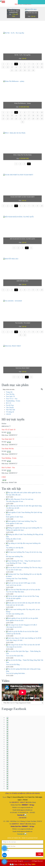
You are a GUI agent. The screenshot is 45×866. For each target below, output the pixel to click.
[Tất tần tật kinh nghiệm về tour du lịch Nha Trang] (24, 596)
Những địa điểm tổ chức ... (14, 539)
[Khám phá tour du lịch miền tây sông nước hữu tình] (24, 603)
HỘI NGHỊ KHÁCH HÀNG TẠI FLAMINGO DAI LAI (22, 239)
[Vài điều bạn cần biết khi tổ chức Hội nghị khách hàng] (24, 506)
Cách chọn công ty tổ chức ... (15, 640)
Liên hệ (33, 16)
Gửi (39, 854)
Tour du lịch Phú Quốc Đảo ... (15, 656)
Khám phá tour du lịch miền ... (15, 605)
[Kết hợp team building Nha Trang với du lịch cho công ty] (24, 553)
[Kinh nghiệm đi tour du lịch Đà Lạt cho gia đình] (24, 618)
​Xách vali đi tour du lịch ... (14, 585)
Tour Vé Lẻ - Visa (11, 398)
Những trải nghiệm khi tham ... (15, 530)
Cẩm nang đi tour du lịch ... (14, 647)
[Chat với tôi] (10, 432)
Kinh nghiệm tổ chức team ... (15, 523)
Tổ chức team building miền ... (15, 614)
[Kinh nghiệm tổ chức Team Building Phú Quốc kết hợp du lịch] (24, 513)
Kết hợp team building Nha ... (15, 556)
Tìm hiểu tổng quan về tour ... (15, 501)
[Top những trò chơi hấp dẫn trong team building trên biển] (24, 544)
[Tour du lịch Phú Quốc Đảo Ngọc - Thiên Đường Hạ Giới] (24, 652)
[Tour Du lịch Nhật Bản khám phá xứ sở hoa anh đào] (24, 590)
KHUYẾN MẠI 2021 (31, 13)
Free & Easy (10, 405)
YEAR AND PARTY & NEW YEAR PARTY (22, 197)
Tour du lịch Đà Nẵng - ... (14, 664)
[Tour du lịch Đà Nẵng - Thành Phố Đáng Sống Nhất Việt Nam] (24, 661)
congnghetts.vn (27, 861)
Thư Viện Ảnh (10, 410)
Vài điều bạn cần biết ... (13, 508)
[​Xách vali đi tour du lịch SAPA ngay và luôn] (24, 583)
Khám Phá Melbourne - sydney (22, 103)
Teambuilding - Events (13, 401)
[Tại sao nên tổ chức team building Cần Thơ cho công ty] (24, 567)
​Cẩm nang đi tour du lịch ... (14, 627)
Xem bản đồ (20, 834)
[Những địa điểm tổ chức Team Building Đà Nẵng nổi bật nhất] (24, 535)
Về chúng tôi (10, 412)
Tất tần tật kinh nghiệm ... (14, 598)
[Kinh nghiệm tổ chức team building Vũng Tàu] (24, 521)
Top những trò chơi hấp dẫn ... (15, 548)
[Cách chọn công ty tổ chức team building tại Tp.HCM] (24, 638)
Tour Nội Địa (10, 394)
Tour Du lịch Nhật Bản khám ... (16, 592)
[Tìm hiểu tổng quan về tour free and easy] (24, 499)
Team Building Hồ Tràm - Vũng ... (17, 563)
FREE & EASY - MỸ (22, 281)
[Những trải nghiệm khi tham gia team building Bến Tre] (24, 528)
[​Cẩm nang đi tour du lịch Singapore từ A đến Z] (24, 625)
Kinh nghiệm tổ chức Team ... (15, 517)
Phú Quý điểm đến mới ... (14, 495)
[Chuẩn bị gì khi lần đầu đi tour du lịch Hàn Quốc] (24, 631)
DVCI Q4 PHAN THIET (22, 368)
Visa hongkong (22, 323)
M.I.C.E (8, 403)
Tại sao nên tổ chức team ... (14, 570)
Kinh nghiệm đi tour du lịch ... (15, 620)
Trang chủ (9, 392)
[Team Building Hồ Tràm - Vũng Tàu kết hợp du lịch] (24, 561)
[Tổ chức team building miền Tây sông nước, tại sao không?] (24, 610)
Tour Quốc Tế (10, 396)
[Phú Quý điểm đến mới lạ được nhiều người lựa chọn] (24, 493)
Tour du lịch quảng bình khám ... (16, 673)
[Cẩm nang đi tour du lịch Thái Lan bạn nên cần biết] (24, 645)
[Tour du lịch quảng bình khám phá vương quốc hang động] (24, 670)
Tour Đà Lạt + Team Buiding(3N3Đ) (13, 11)
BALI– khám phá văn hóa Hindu (22, 155)
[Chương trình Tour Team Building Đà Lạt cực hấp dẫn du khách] (24, 575)
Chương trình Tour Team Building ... (17, 578)
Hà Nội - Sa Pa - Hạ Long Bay (22, 55)
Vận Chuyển (10, 407)
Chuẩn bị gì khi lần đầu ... (14, 634)
